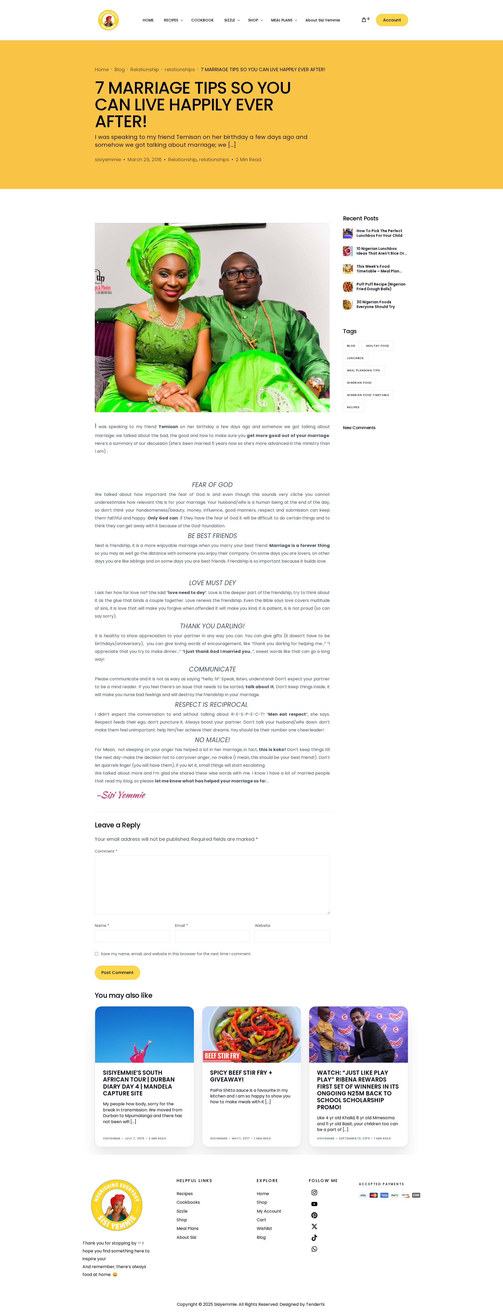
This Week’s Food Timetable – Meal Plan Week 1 (378, 268)
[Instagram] (314, 1192)
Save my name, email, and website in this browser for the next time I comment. (176, 953)
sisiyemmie (108, 159)
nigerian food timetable (368, 395)
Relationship (182, 159)
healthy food (377, 346)
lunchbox (355, 358)
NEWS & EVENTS (117, 1017)
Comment (106, 851)
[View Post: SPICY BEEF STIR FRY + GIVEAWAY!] (251, 1034)
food (239, 1017)
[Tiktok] (314, 1238)
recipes (353, 407)
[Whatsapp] (314, 1249)
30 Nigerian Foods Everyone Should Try (376, 304)
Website (262, 925)
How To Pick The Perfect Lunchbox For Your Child (379, 233)
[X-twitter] (314, 1226)
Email (181, 925)
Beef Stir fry (222, 1017)
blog (351, 346)
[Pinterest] (314, 1215)
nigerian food (359, 383)
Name (102, 925)
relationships (214, 159)
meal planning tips (363, 370)
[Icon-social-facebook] (314, 1261)
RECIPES (251, 1017)
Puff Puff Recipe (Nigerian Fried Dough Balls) (381, 286)
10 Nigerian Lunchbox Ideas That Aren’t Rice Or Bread (380, 251)
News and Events (145, 1017)
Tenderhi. (315, 1304)
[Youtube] (314, 1203)
